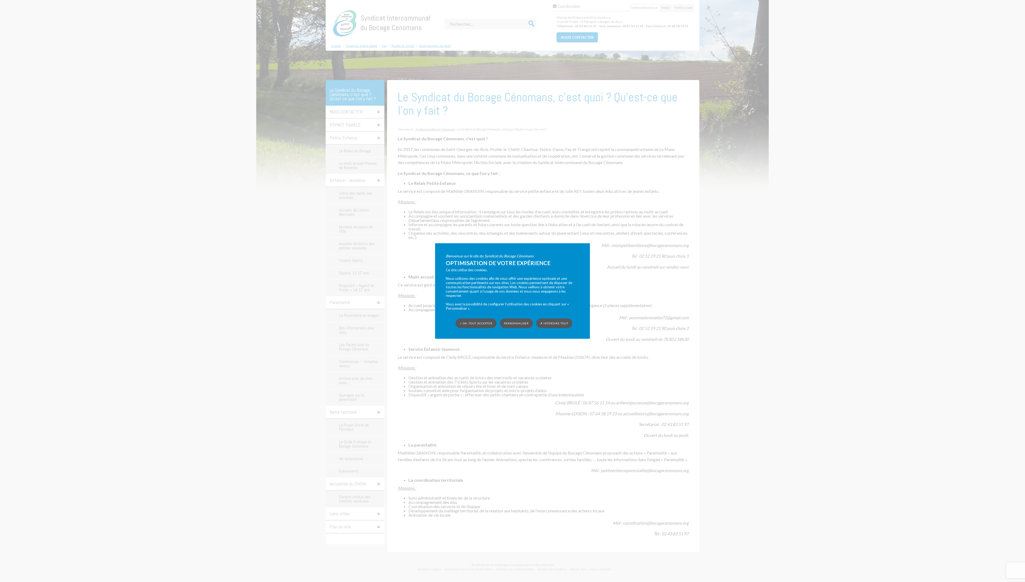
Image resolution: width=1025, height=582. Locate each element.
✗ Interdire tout (554, 323)
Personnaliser (516, 323)
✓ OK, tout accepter (476, 323)
